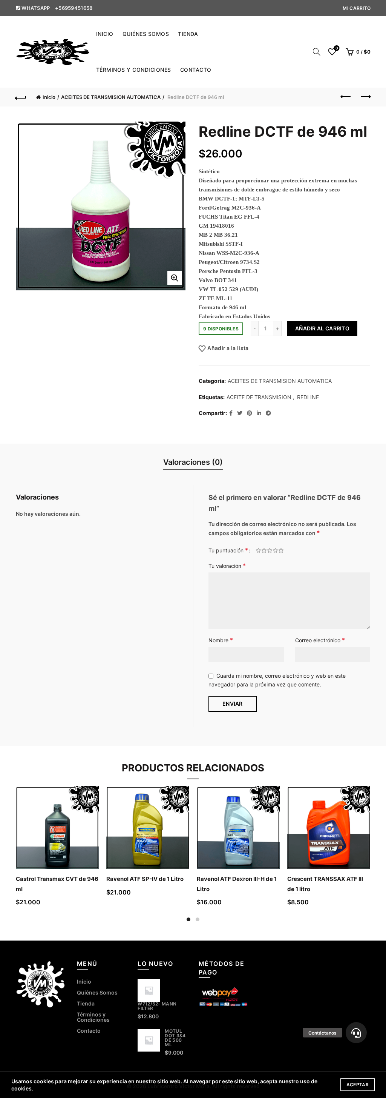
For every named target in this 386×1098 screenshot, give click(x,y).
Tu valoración (227, 565)
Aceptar (357, 1084)
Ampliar (174, 278)
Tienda (188, 34)
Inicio (104, 34)
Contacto (195, 69)
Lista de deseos (336, 48)
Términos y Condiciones (133, 69)
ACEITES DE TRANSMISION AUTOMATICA (111, 97)
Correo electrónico (320, 640)
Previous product (346, 97)
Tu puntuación (228, 550)
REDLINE (308, 397)
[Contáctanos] (356, 1032)
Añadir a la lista (227, 348)
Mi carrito (357, 8)
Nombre (220, 640)
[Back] (21, 97)
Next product (364, 97)
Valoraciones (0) (193, 462)
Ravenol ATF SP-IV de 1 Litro (145, 878)
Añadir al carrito (322, 328)
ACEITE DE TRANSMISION (259, 397)
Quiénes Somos (146, 34)
